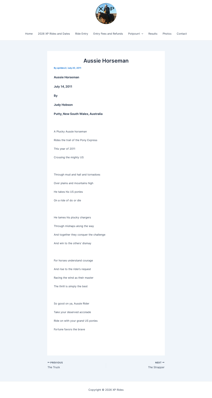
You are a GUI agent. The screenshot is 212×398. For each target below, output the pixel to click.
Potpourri (134, 33)
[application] (141, 33)
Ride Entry (81, 33)
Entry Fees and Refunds (108, 33)
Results (152, 33)
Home (29, 33)
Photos (167, 33)
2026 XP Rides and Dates (54, 33)
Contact (182, 33)
